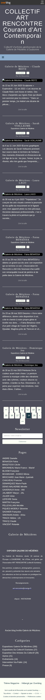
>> (22, 421)
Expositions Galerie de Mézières (22, 128)
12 (28, 410)
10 (16, 410)
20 (34, 415)
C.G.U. (37, 693)
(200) (19, 646)
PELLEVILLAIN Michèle (13, 505)
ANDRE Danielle (9, 458)
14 (39, 410)
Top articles (7, 693)
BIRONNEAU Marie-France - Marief (18, 468)
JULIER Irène (8, 496)
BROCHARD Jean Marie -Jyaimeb (17, 477)
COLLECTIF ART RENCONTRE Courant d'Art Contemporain (23, 26)
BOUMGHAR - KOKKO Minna (15, 474)
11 (22, 410)
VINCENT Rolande (10, 524)
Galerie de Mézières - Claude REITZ (22, 67)
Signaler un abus (27, 693)
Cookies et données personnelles (14, 696)
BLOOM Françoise (10, 471)
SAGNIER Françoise (11, 512)
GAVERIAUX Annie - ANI (13, 490)
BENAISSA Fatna (10, 461)
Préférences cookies (34, 696)
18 (23, 415)
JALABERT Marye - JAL (13, 493)
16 (12, 415)
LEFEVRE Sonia (9, 499)
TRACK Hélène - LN (11, 518)
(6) (7, 665)
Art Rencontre (19, 690)
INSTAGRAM (26, 599)
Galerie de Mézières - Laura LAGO (22, 181)
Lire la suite (22, 110)
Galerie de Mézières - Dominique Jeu (23, 349)
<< (6, 410)
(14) (10, 659)
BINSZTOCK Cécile (11, 465)
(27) (19, 650)
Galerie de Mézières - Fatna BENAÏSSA (22, 238)
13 (33, 410)
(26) (20, 653)
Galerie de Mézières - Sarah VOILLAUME (22, 124)
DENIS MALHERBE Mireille (14, 487)
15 (6, 415)
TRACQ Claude (9, 521)
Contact (15, 693)
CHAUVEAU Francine (12, 480)
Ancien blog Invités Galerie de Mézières (22, 630)
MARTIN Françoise (11, 502)
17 (17, 415)
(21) (7, 656)
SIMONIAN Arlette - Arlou (13, 515)
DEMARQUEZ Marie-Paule (14, 483)
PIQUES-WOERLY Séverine (15, 508)
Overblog (37, 683)
